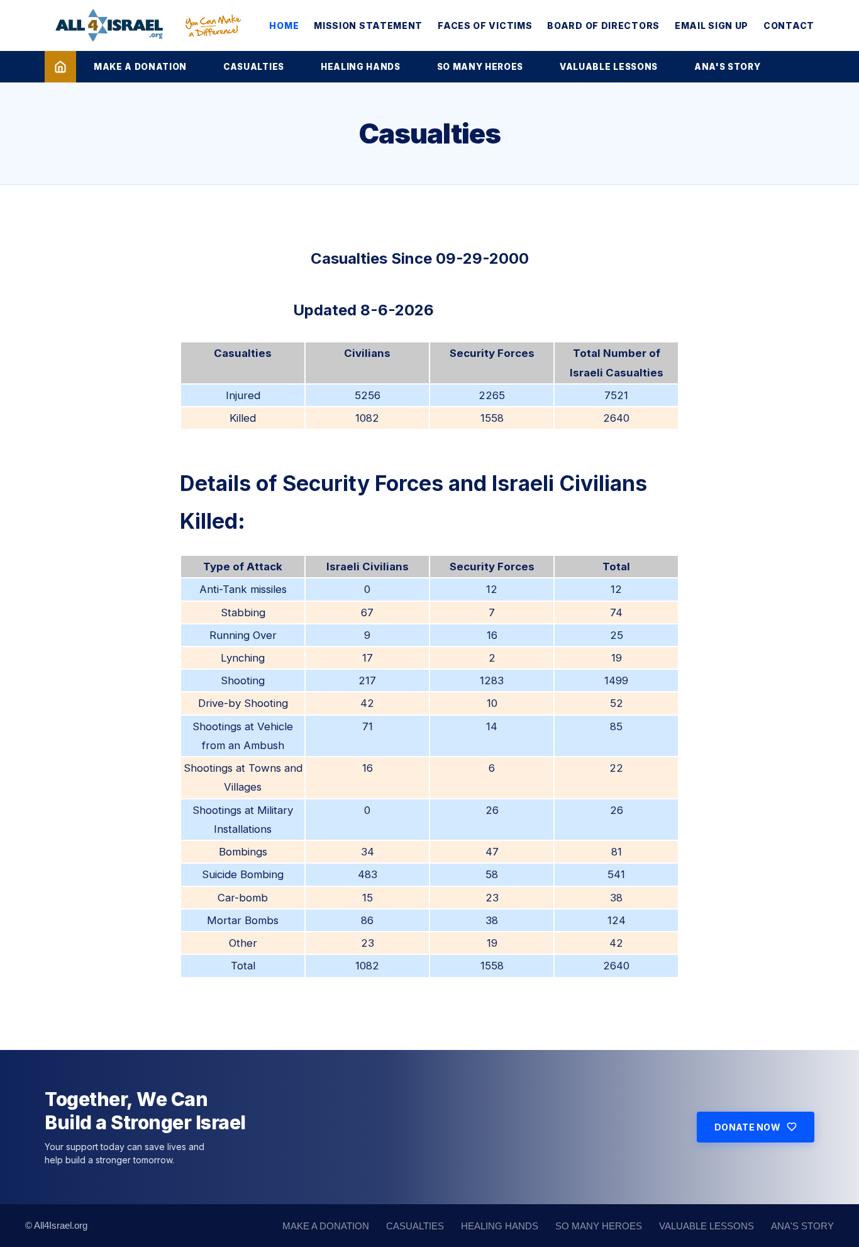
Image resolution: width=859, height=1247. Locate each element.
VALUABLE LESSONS (609, 67)
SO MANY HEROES (480, 67)
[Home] (60, 66)
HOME (284, 25)
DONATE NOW (747, 1127)
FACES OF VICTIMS (485, 25)
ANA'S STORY (727, 67)
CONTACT (788, 25)
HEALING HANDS (361, 67)
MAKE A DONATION (140, 67)
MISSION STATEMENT (368, 25)
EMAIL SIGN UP (711, 25)
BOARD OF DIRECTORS (603, 25)
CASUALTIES (253, 67)
